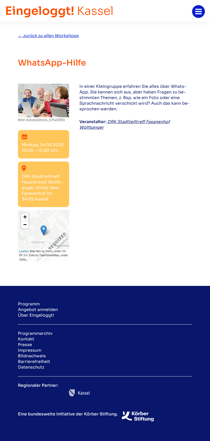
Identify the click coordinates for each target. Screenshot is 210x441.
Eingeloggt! (59, 11)
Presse (25, 344)
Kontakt (26, 339)
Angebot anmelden (38, 309)
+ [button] (25, 217)
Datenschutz (31, 367)
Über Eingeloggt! (36, 315)
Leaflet (23, 251)
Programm (29, 304)
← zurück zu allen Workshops (48, 35)
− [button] (25, 224)
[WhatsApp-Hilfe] (43, 100)
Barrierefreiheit (34, 361)
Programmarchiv (35, 333)
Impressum (29, 350)
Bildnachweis (32, 356)
